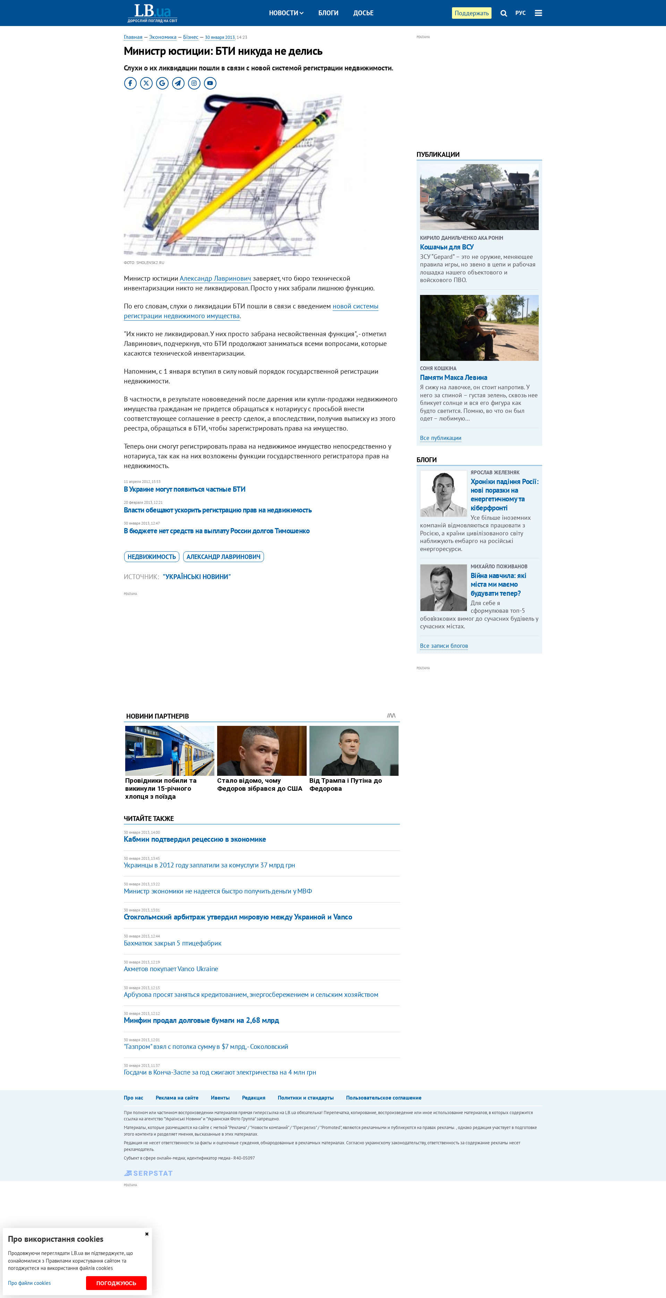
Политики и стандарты (306, 1097)
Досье (363, 13)
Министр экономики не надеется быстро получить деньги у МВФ (218, 891)
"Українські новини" (197, 576)
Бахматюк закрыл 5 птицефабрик (172, 943)
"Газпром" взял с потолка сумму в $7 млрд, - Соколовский (206, 1046)
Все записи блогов (444, 646)
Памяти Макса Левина (453, 377)
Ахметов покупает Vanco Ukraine (171, 968)
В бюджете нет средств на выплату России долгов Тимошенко (217, 530)
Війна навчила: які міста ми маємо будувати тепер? (498, 584)
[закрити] (146, 1234)
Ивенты (220, 1097)
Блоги (328, 13)
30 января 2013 (220, 37)
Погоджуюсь (116, 1283)
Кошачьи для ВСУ (447, 247)
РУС (520, 13)
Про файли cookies (29, 1283)
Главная (133, 36)
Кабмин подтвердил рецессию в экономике (195, 839)
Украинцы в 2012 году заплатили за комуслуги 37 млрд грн (209, 864)
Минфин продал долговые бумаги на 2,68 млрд (201, 1020)
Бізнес (190, 36)
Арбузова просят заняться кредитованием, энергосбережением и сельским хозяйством (251, 994)
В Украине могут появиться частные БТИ (185, 489)
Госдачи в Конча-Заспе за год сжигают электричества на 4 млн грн (220, 1072)
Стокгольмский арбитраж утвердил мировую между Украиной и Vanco (238, 917)
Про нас (133, 1097)
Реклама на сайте (177, 1097)
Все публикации (440, 438)
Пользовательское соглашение (383, 1097)
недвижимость (152, 557)
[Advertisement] (262, 646)
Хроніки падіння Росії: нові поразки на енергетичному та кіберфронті (505, 494)
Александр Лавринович (215, 278)
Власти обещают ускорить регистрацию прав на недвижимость (218, 510)
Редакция (253, 1097)
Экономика (163, 36)
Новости (283, 13)
